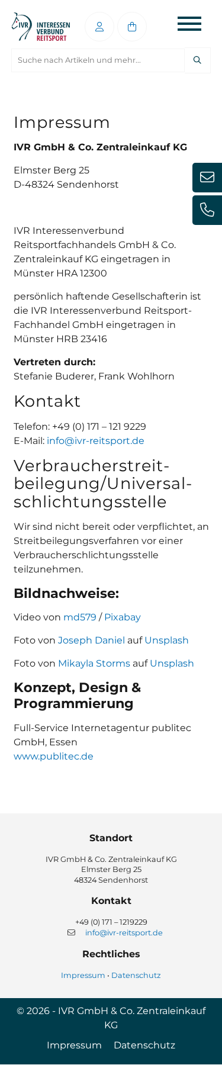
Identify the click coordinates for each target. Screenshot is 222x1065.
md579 (79, 617)
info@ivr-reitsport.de (95, 440)
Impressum (83, 975)
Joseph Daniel (91, 640)
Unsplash (166, 640)
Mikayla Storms (94, 663)
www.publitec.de (54, 756)
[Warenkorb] (132, 26)
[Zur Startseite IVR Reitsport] (40, 26)
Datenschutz (136, 975)
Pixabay (122, 617)
